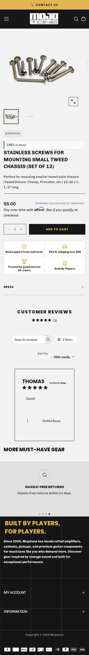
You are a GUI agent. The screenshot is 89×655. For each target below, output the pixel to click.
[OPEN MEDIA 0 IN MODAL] (73, 101)
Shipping (41, 203)
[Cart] (83, 19)
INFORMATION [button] (15, 611)
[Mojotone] (32, 527)
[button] (6, 19)
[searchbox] (27, 339)
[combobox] (57, 357)
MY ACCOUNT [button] (15, 592)
